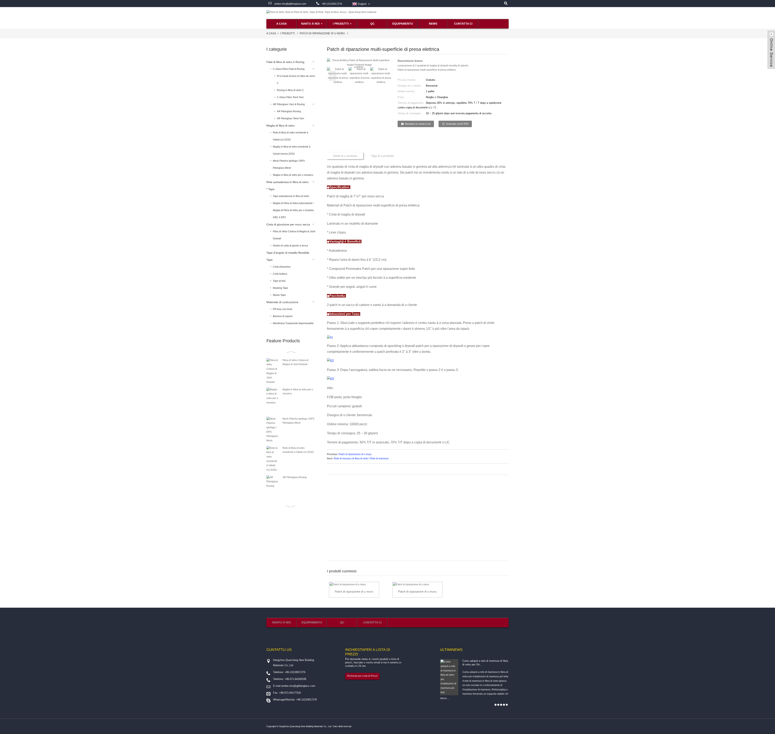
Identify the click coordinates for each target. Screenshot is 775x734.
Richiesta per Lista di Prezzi (362, 675)
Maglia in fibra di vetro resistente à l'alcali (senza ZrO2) (291, 150)
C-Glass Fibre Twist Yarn (290, 97)
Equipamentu (402, 23)
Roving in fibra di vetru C (290, 90)
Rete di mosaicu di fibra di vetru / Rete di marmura (361, 458)
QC (372, 23)
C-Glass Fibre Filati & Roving (289, 69)
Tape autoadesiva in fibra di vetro (291, 196)
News (433, 23)
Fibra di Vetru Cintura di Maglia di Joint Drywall (294, 235)
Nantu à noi (310, 23)
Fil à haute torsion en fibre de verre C (296, 80)
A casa (281, 23)
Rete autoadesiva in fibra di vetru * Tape (287, 185)
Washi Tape (279, 295)
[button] (386, 76)
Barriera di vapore (283, 316)
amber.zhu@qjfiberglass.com (290, 3)
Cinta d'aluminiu (282, 266)
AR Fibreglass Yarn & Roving (289, 104)
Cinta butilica (280, 273)
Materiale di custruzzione (282, 302)
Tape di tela (279, 281)
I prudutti (341, 23)
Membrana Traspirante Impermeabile (293, 323)
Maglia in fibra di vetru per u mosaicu (293, 175)
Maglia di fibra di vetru (280, 125)
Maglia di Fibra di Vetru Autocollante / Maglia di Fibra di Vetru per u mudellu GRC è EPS (293, 210)
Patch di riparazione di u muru (322, 33)
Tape (269, 259)
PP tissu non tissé (282, 309)
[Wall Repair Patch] (348, 584)
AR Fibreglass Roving (289, 111)
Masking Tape (280, 288)
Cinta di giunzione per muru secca (288, 224)
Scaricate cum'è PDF (457, 124)
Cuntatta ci (463, 23)
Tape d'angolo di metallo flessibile (287, 252)
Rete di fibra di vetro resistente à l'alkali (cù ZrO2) (290, 136)
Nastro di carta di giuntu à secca (290, 245)
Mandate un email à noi (418, 124)
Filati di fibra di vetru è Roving (285, 62)
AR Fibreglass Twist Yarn (290, 118)
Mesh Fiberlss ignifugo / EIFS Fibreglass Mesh (289, 164)
